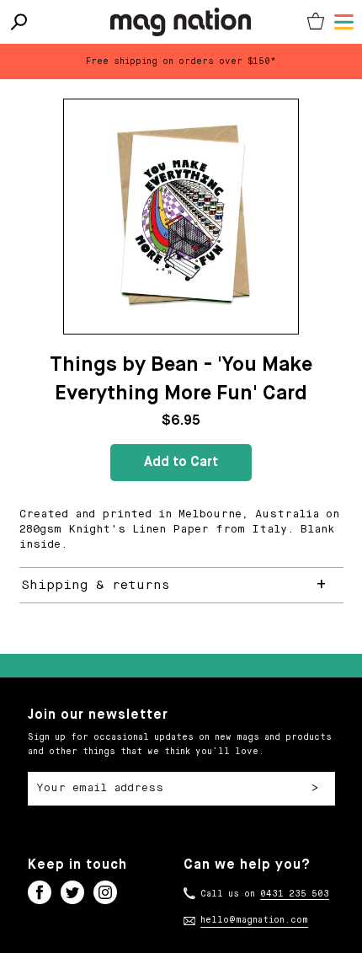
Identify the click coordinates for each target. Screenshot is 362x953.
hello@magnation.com (254, 920)
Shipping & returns (95, 585)
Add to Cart (181, 462)
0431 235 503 (294, 894)
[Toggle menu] (344, 21)
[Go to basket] (315, 22)
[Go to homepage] (180, 22)
